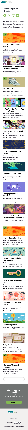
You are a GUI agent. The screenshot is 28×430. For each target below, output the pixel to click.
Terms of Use (22, 416)
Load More (14, 379)
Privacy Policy (14, 418)
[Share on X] (9, 15)
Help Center (5, 416)
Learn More (14, 402)
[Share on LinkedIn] (17, 15)
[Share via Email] (13, 15)
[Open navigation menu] (26, 1)
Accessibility (13, 416)
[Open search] (22, 1)
